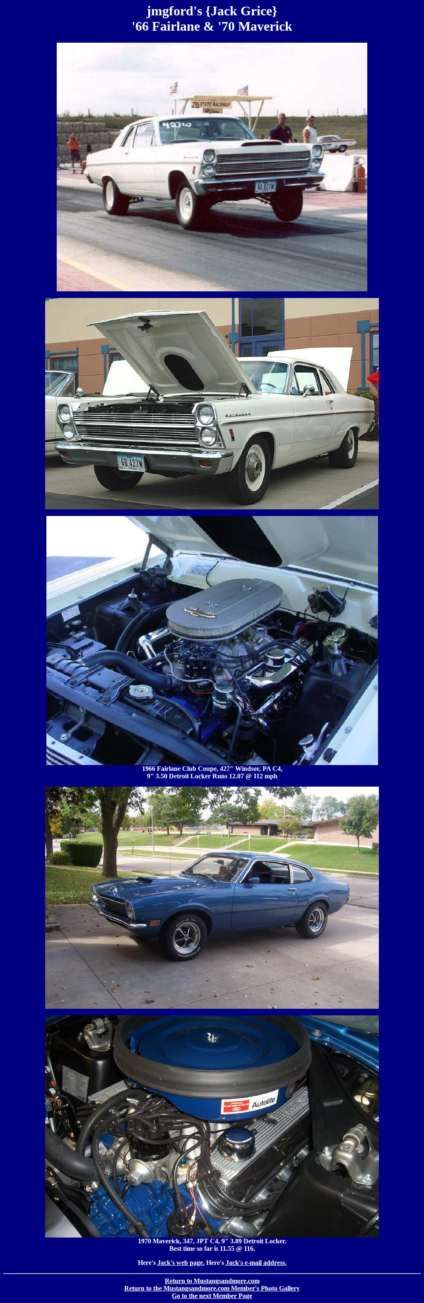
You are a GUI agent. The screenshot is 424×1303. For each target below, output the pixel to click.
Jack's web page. (181, 1262)
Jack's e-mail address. (256, 1262)
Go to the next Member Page (212, 1295)
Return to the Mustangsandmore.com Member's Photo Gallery (212, 1288)
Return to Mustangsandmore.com (212, 1280)
